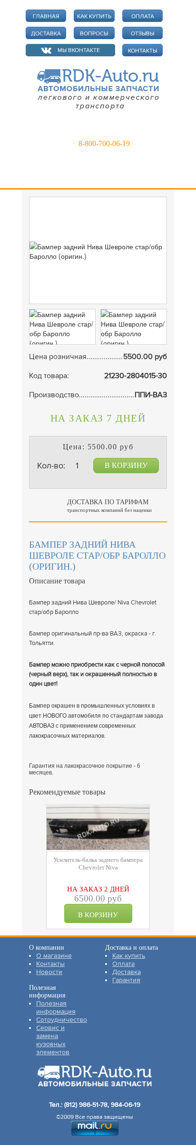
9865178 (98, 130)
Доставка (126, 972)
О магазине (54, 956)
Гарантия (126, 980)
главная (46, 16)
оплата (142, 16)
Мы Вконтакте (79, 50)
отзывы (142, 33)
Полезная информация (56, 1007)
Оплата (123, 964)
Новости (49, 972)
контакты (142, 50)
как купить (94, 16)
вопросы (94, 33)
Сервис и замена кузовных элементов (52, 1040)
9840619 (141, 130)
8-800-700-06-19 (104, 143)
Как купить (128, 956)
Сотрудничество (61, 1020)
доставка (46, 33)
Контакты (50, 964)
